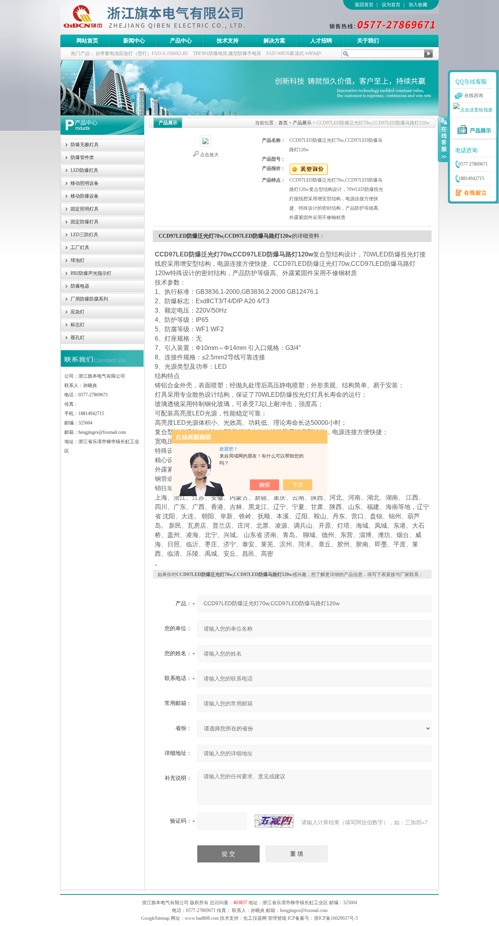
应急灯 (78, 312)
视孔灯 (78, 337)
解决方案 (274, 41)
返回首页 (364, 4)
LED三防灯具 (84, 234)
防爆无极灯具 (85, 144)
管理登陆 (277, 918)
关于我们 (368, 41)
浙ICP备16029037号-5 (336, 918)
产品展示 (302, 122)
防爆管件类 (82, 157)
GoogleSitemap (155, 918)
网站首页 (87, 41)
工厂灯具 (80, 247)
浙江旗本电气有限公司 (167, 17)
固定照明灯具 (85, 209)
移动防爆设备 (85, 196)
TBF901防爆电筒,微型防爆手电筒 (227, 53)
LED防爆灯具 (84, 170)
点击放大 (209, 154)
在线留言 (469, 193)
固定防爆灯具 (85, 221)
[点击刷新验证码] (274, 821)
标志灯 (78, 324)
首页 (283, 122)
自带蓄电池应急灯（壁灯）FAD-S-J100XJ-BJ (142, 53)
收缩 (443, 139)
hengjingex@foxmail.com (303, 910)
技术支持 (228, 41)
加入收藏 (418, 4)
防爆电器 (80, 286)
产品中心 (181, 41)
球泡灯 (78, 260)
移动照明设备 (85, 183)
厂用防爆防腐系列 (89, 299)
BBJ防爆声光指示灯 (91, 273)
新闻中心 (134, 41)
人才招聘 (321, 41)
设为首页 (391, 4)
